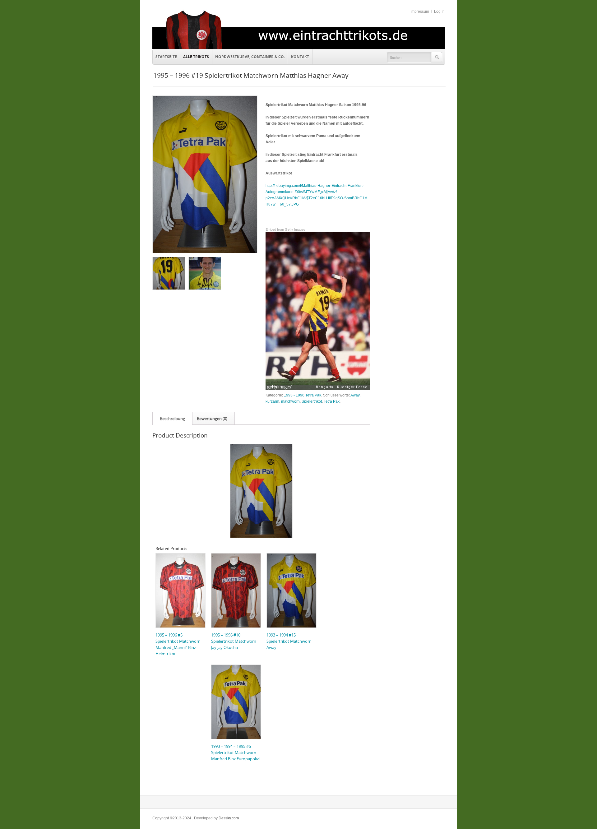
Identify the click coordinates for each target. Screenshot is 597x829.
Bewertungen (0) (212, 418)
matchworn (290, 401)
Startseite (166, 56)
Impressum (419, 11)
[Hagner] (204, 273)
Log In (439, 11)
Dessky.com (229, 818)
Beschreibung (172, 418)
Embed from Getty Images (285, 229)
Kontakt (298, 56)
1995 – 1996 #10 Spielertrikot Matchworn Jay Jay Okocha (233, 641)
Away (354, 395)
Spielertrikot (312, 401)
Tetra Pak (332, 401)
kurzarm (272, 401)
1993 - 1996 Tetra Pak (302, 395)
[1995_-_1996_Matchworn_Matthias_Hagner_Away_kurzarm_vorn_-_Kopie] (204, 174)
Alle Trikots (196, 56)
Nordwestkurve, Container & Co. (250, 56)
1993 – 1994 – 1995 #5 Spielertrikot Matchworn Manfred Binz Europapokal (235, 752)
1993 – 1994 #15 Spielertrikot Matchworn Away (289, 641)
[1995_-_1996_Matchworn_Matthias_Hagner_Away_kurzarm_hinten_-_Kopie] (168, 273)
